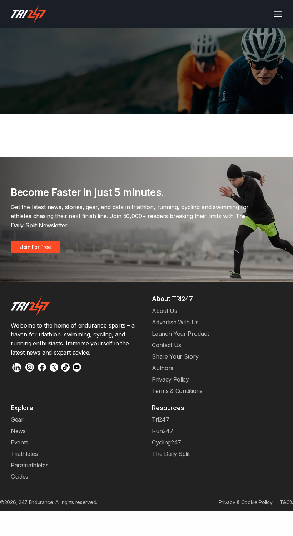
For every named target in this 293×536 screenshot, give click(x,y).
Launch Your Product (180, 333)
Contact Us (166, 345)
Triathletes (24, 453)
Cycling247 (166, 442)
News (18, 430)
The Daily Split (170, 453)
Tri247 (160, 419)
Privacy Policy (170, 379)
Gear (17, 419)
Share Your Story (175, 356)
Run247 (162, 430)
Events (19, 442)
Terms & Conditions (177, 390)
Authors (162, 368)
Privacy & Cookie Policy (246, 502)
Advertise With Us (175, 322)
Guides (19, 476)
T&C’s (286, 502)
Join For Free (35, 247)
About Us (164, 310)
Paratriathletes (29, 465)
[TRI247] (28, 14)
